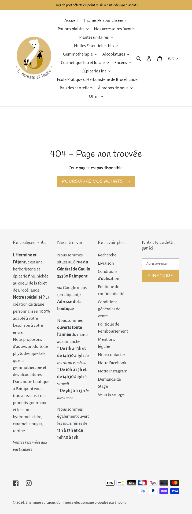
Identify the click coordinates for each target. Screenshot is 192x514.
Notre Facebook (112, 362)
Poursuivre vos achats (92, 181)
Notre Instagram (112, 371)
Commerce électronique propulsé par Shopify (91, 502)
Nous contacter (111, 354)
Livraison (106, 263)
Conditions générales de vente (109, 309)
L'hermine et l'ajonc (41, 502)
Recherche (107, 255)
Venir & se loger (112, 394)
